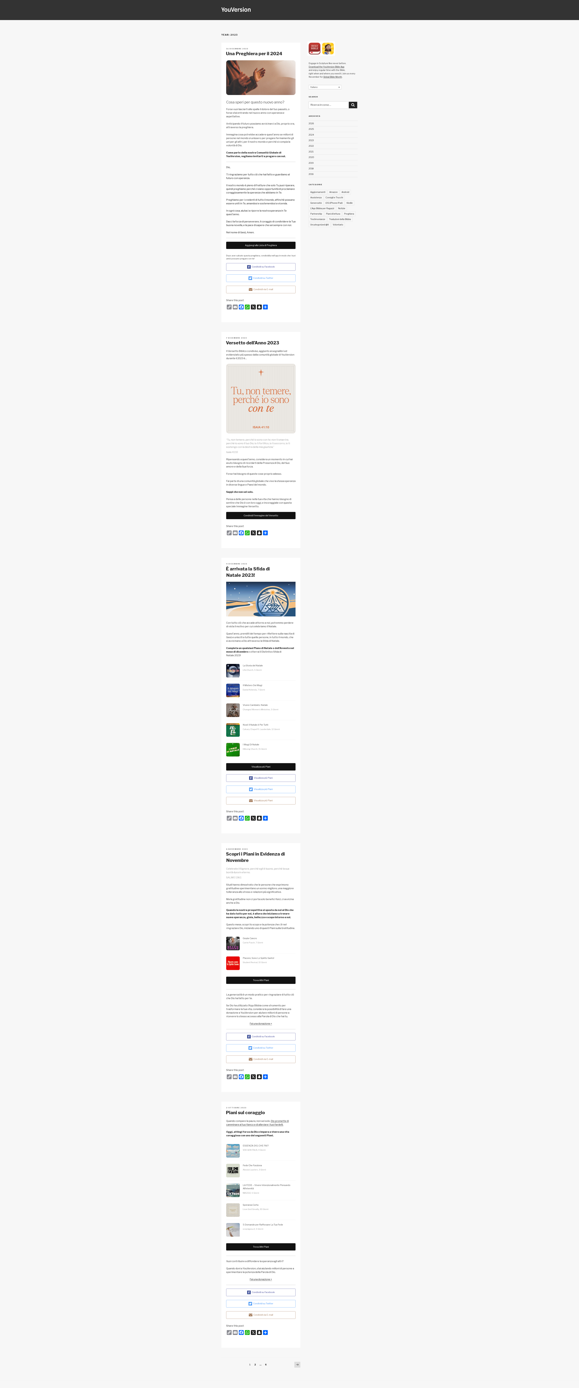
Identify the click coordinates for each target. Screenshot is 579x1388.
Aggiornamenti (317, 192)
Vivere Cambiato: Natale (255, 705)
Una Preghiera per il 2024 (254, 53)
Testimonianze (317, 219)
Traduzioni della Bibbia (340, 219)
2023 (311, 140)
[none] (325, 87)
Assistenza (316, 197)
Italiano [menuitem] (314, 87)
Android (345, 192)
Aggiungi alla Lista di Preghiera (261, 245)
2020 (311, 157)
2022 (311, 146)
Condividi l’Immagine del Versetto (261, 515)
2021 (311, 151)
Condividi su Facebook (263, 266)
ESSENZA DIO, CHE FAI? (256, 1145)
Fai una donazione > (261, 1023)
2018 (311, 168)
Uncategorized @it (319, 224)
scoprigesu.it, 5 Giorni (253, 1229)
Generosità (316, 203)
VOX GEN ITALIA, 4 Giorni (254, 1150)
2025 (311, 129)
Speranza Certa (250, 1205)
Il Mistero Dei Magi (252, 685)
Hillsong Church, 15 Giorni (255, 749)
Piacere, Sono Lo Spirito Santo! (258, 958)
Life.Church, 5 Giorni (252, 670)
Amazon (333, 192)
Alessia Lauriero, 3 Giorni (254, 1169)
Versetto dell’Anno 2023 (252, 342)
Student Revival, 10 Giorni (255, 962)
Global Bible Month (332, 77)
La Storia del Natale (253, 665)
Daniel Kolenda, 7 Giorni (254, 689)
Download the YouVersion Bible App (326, 66)
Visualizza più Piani (261, 766)
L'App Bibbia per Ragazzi (322, 208)
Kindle (349, 203)
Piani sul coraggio (245, 1112)
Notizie (341, 208)
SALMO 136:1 (233, 877)
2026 (311, 123)
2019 (311, 163)
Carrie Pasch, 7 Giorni (253, 942)
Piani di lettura (333, 213)
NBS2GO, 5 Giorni (251, 1193)
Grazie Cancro (250, 938)
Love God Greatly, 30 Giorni (255, 1209)
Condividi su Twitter (263, 278)
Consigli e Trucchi (334, 197)
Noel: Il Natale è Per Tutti (255, 724)
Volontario (338, 224)
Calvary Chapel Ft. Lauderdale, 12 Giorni (261, 729)
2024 (311, 134)
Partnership (316, 213)
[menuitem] (325, 87)
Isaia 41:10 (232, 452)
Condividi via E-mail (263, 289)
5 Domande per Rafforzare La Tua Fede (263, 1224)
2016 (311, 174)
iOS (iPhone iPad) (334, 203)
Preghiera (349, 213)
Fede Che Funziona (252, 1165)
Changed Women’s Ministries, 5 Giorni (260, 709)
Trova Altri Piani (261, 980)
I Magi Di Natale (251, 744)
